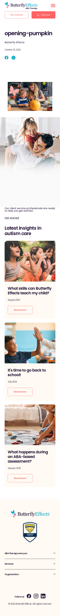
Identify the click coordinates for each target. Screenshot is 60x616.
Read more (20, 309)
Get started (16, 14)
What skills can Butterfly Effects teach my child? (29, 291)
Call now (45, 14)
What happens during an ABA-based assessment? (28, 456)
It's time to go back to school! (27, 373)
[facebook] (29, 596)
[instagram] (36, 596)
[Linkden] (43, 596)
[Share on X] (13, 58)
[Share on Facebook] (6, 58)
